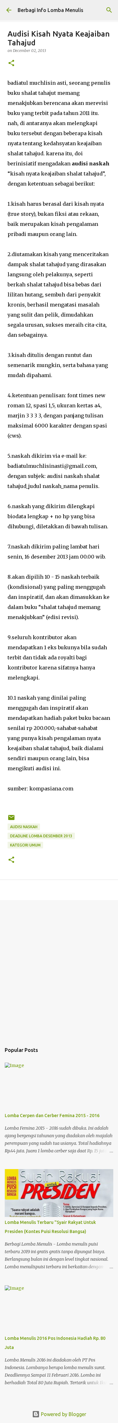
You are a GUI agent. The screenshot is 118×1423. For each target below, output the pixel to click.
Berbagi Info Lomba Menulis (50, 10)
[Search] (109, 10)
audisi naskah (23, 827)
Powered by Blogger (63, 1414)
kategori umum (25, 845)
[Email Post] (11, 820)
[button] (11, 63)
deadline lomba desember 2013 (41, 836)
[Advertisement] (59, 968)
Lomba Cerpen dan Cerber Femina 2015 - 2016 (52, 1115)
